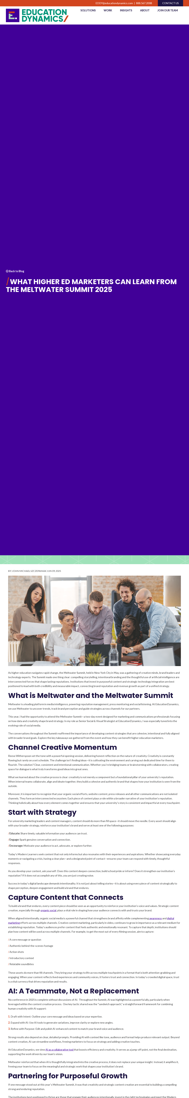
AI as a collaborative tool (59, 1049)
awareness (155, 918)
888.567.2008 (144, 3)
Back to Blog (16, 271)
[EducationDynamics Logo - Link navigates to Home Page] (40, 15)
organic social (48, 910)
